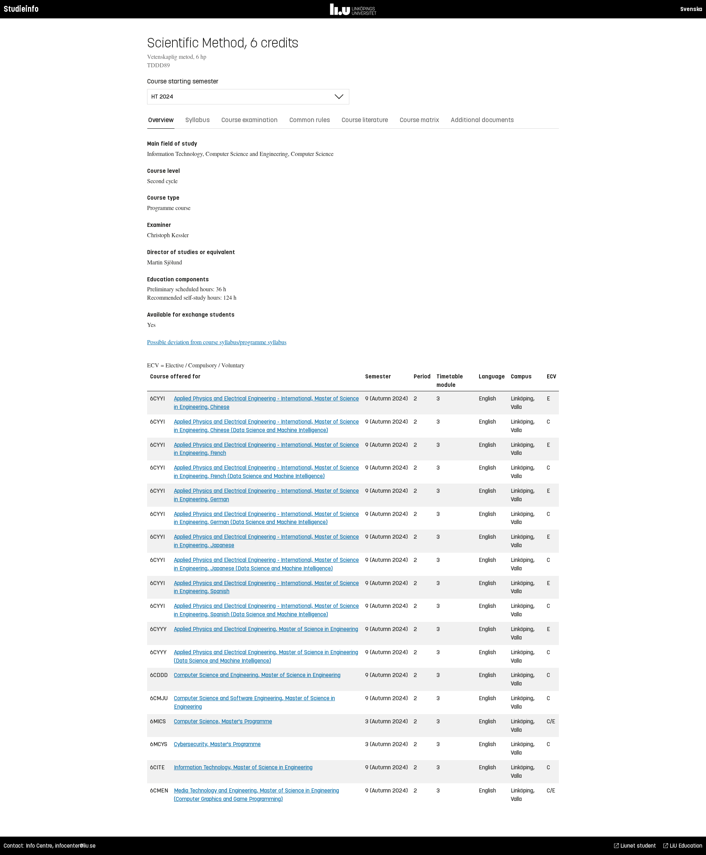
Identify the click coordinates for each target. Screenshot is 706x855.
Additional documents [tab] (482, 120)
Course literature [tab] (365, 120)
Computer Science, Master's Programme (223, 721)
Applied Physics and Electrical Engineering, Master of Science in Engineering (266, 629)
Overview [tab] (161, 120)
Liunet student (637, 845)
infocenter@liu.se (75, 845)
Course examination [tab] (249, 120)
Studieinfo (21, 9)
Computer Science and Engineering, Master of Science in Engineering (257, 674)
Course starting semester (182, 81)
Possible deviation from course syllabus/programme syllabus (216, 342)
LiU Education (685, 845)
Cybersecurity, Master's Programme (217, 744)
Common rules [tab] (309, 120)
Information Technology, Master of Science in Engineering (243, 767)
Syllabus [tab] (197, 120)
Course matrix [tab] (419, 120)
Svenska (691, 9)
